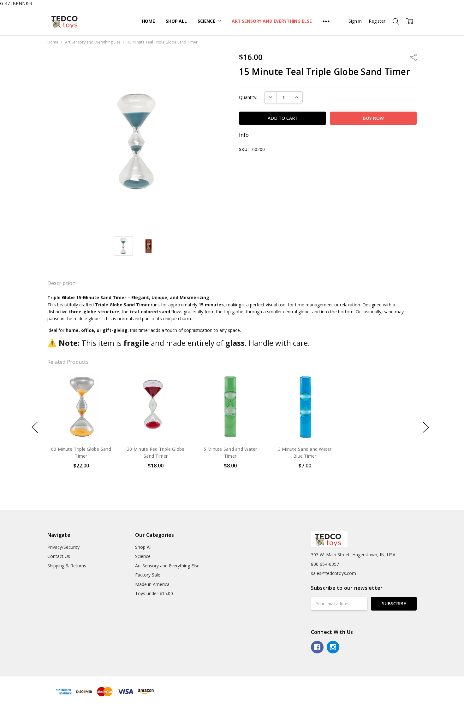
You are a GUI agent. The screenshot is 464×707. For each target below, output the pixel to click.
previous (34, 427)
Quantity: (248, 97)
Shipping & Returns (66, 566)
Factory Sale (147, 575)
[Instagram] (333, 647)
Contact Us (58, 556)
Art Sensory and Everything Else (272, 21)
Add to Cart (81, 413)
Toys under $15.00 (154, 593)
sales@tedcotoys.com (333, 573)
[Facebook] (317, 647)
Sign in (355, 21)
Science (207, 21)
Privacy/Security (63, 547)
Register (377, 21)
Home (148, 21)
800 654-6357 (325, 564)
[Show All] (326, 21)
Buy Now (81, 427)
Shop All (176, 21)
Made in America (152, 584)
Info (244, 135)
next (425, 427)
